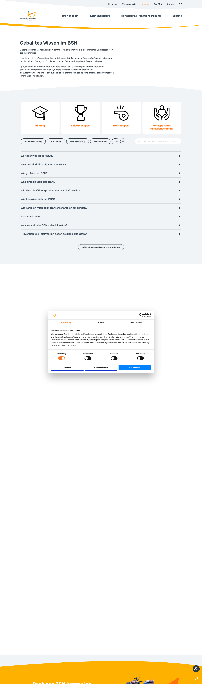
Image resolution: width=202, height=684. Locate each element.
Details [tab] (101, 323)
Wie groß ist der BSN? (34, 173)
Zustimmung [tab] (66, 323)
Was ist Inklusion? (32, 216)
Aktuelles (112, 4)
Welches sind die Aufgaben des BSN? (43, 164)
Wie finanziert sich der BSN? (38, 199)
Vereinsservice (129, 4)
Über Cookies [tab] (136, 323)
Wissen (145, 4)
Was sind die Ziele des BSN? (38, 181)
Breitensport (70, 15)
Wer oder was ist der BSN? (37, 155)
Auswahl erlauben (101, 368)
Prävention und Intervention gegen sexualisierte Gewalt (54, 233)
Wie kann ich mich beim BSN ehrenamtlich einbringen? (54, 207)
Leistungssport (100, 15)
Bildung (177, 15)
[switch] (88, 358)
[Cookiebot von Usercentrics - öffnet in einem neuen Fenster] (141, 315)
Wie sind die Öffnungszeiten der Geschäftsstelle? (50, 190)
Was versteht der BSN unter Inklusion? (44, 225)
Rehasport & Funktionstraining (141, 15)
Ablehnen (67, 368)
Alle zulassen (134, 368)
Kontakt (171, 4)
